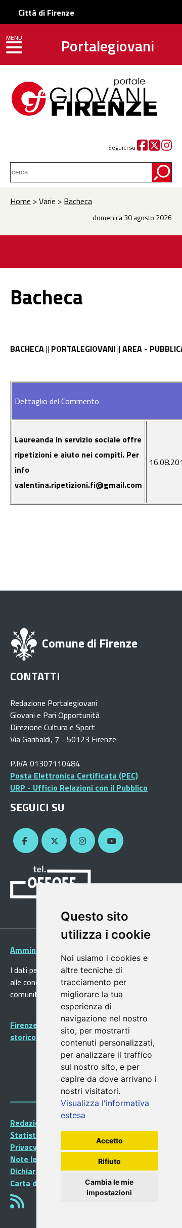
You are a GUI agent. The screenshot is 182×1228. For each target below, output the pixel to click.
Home (20, 201)
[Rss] (17, 1204)
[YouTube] (109, 841)
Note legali (30, 1159)
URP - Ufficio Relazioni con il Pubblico (79, 788)
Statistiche (30, 1135)
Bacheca (78, 201)
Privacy (23, 1147)
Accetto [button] (109, 1140)
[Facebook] (142, 147)
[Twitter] (154, 147)
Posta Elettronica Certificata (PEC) (74, 775)
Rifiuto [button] (109, 1161)
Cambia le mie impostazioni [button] (109, 1187)
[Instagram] (166, 147)
